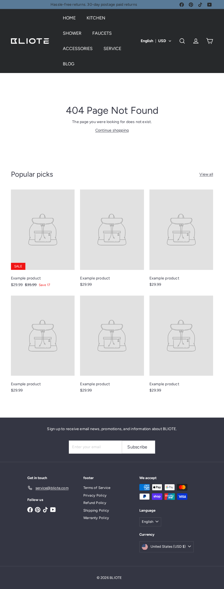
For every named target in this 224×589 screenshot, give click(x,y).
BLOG (68, 63)
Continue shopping (112, 130)
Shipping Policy (96, 510)
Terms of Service (96, 488)
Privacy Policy (95, 495)
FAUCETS (102, 33)
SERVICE (112, 48)
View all (206, 174)
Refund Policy (94, 503)
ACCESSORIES (78, 48)
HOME (69, 18)
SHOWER (72, 33)
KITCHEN (96, 18)
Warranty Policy (96, 518)
